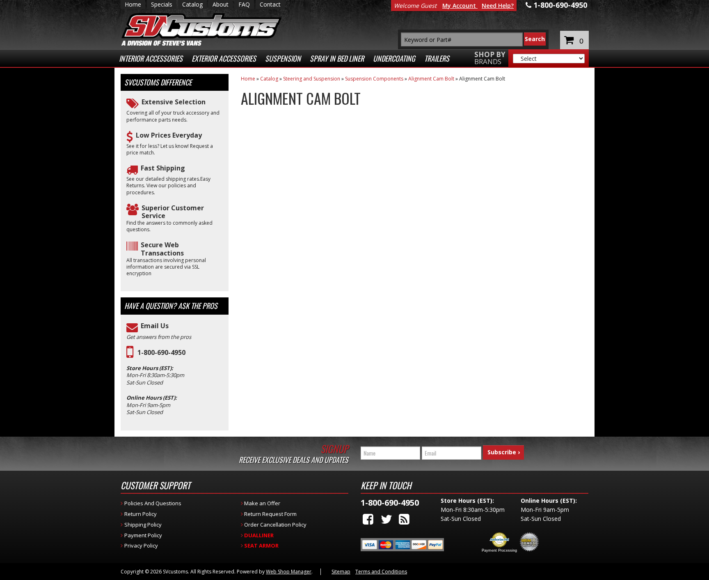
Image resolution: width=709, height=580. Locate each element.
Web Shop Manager (288, 571)
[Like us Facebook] (368, 519)
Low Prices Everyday (169, 135)
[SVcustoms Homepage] (201, 33)
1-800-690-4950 (161, 353)
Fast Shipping (163, 168)
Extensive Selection (174, 102)
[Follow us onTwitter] (386, 519)
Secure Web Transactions (162, 249)
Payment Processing (499, 550)
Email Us (155, 326)
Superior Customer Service (173, 212)
